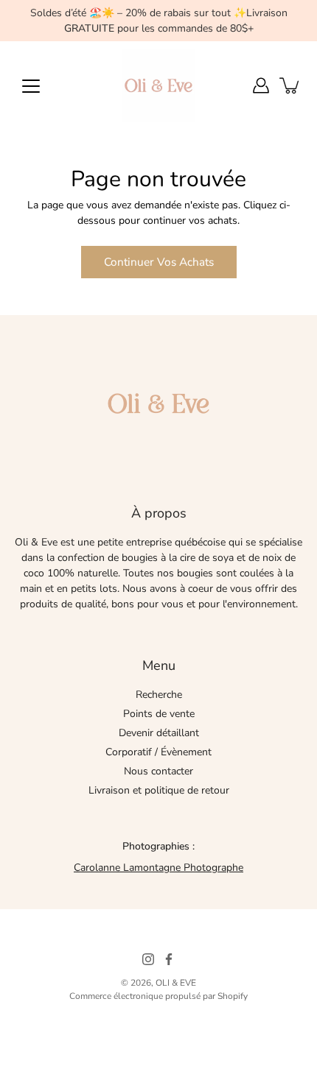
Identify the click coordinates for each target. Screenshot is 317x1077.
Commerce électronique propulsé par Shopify (158, 996)
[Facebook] (168, 959)
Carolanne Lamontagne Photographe (158, 868)
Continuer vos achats (159, 261)
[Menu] (31, 86)
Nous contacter (158, 771)
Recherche (159, 695)
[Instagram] (148, 959)
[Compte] (261, 85)
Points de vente (159, 714)
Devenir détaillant (159, 733)
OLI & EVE (176, 983)
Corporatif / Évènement (158, 752)
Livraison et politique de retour (158, 790)
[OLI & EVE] (158, 85)
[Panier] (290, 85)
